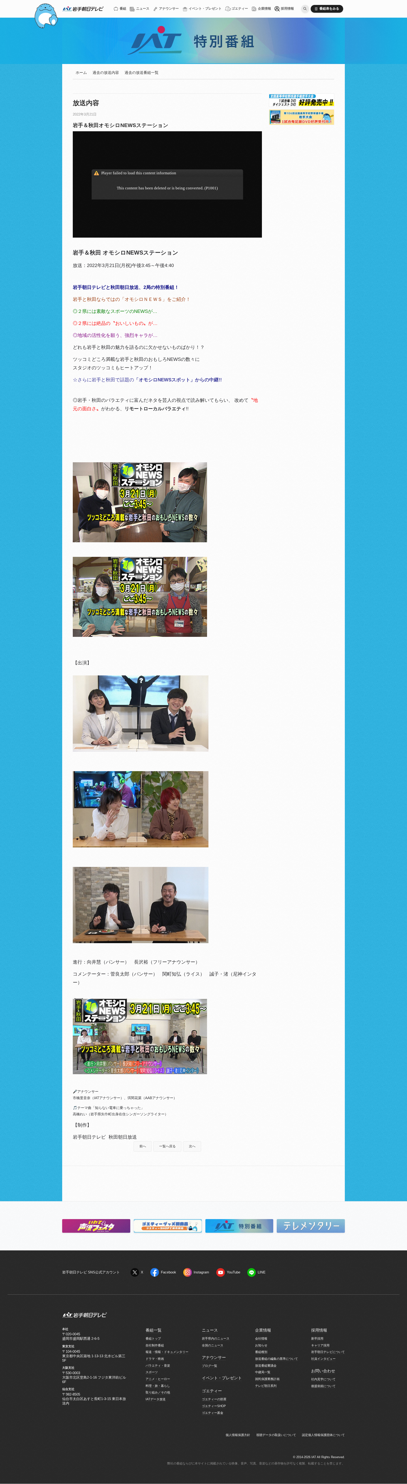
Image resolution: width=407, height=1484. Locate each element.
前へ (142, 1146)
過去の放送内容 (106, 73)
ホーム (81, 73)
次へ (192, 1146)
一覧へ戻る (167, 1146)
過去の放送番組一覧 (142, 73)
